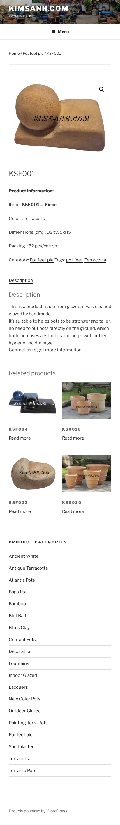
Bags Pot (18, 591)
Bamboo (17, 603)
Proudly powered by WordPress (38, 810)
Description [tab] (21, 280)
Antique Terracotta (28, 568)
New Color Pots (24, 699)
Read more (20, 438)
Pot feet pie (33, 53)
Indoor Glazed (23, 675)
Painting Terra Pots (28, 722)
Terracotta (95, 260)
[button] (101, 89)
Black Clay (19, 627)
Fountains (19, 663)
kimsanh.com (39, 8)
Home (14, 53)
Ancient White (24, 556)
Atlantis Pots (22, 580)
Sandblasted (22, 746)
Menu (63, 31)
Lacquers (18, 687)
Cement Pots (22, 639)
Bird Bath (18, 615)
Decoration (20, 651)
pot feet (74, 260)
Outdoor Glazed (25, 711)
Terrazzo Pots (22, 770)
